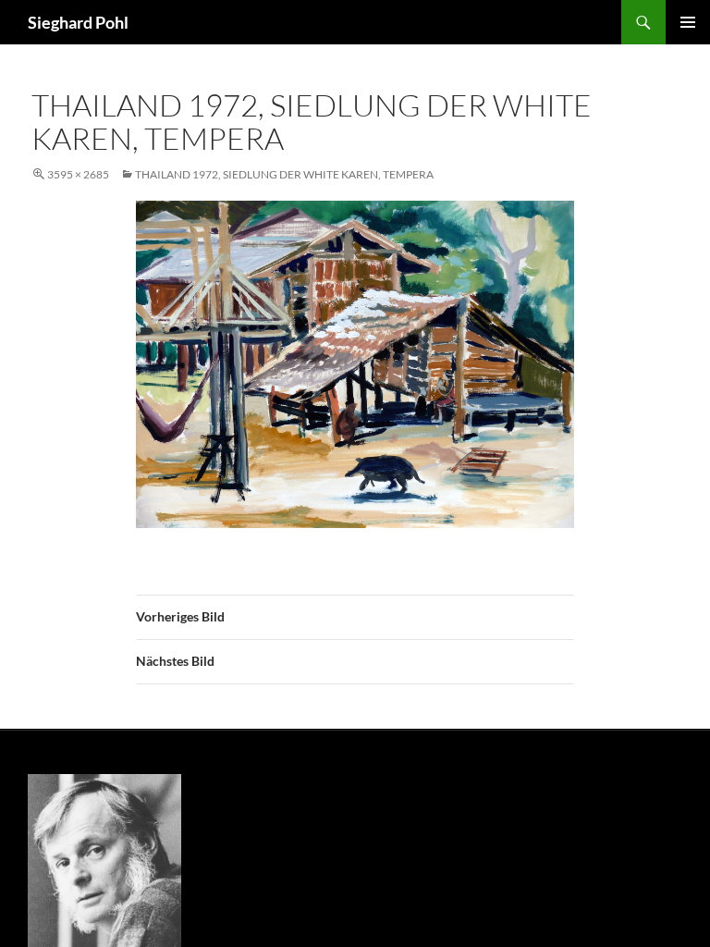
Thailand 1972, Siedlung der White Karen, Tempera (284, 174)
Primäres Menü (688, 22)
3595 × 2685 (78, 174)
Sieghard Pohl (78, 22)
